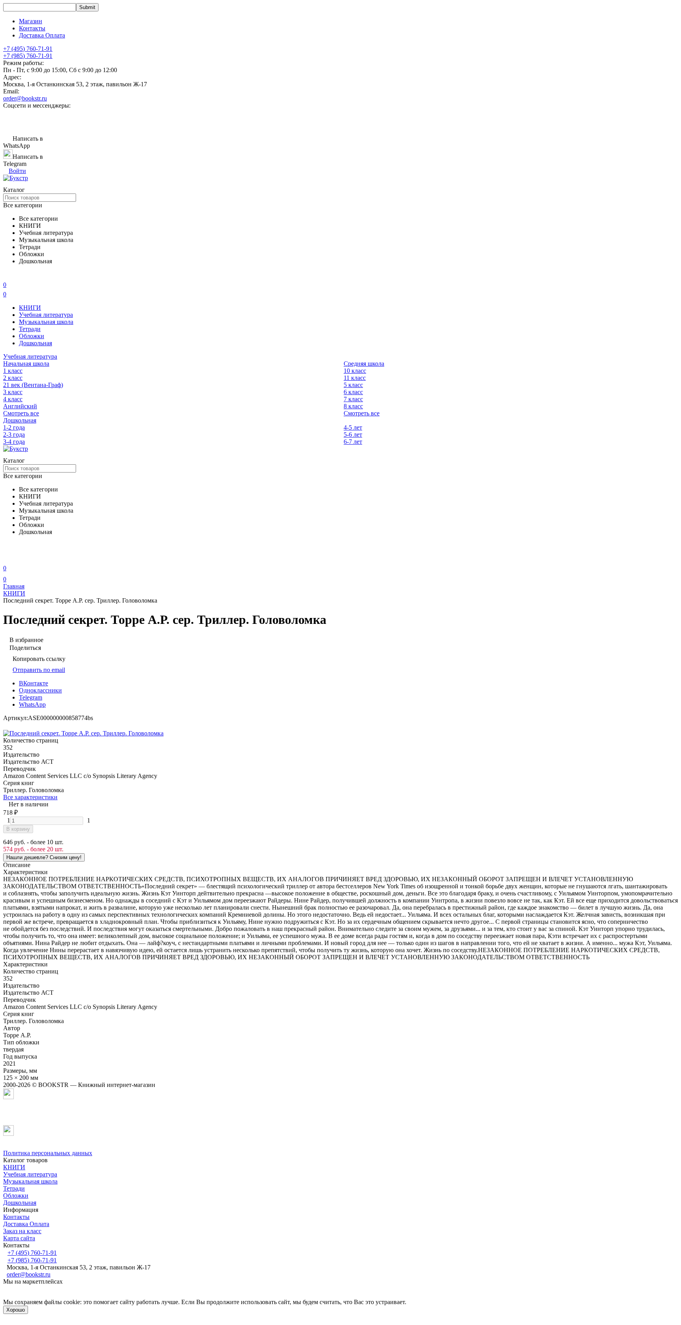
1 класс (12, 370)
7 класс (353, 399)
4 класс (12, 399)
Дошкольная (35, 343)
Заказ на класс (22, 1231)
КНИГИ (30, 307)
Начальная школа (26, 363)
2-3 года (14, 434)
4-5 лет (353, 427)
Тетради (30, 329)
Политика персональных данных (47, 1153)
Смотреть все (21, 413)
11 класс (355, 377)
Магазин (30, 21)
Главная (13, 586)
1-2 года (14, 427)
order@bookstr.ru (25, 98)
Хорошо (15, 1310)
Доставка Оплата (42, 35)
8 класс (353, 406)
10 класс (355, 370)
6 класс (353, 392)
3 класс (12, 392)
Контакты (32, 28)
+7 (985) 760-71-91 (27, 55)
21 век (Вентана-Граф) (33, 384)
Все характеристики (30, 797)
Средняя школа (364, 363)
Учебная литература (46, 314)
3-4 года (14, 441)
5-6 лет (353, 434)
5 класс (353, 384)
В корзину (18, 829)
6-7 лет (353, 441)
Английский (20, 406)
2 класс (12, 377)
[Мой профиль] (8, 557)
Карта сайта (19, 1238)
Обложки (31, 336)
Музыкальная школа (46, 321)
